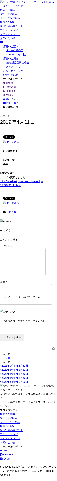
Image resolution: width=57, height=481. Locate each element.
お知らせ (11, 212)
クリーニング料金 (10, 18)
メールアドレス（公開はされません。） (23, 297)
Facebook (7, 454)
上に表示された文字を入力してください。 (24, 321)
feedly (9, 95)
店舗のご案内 (7, 10)
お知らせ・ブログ (10, 34)
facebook (10, 86)
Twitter (6, 450)
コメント (6, 246)
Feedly (6, 458)
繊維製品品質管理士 (11, 26)
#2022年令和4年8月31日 (14, 365)
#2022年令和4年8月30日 (14, 374)
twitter (9, 82)
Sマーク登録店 (8, 14)
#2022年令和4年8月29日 (14, 382)
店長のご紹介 (7, 22)
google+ (11, 91)
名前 (2, 282)
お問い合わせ (7, 38)
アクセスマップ (9, 30)
